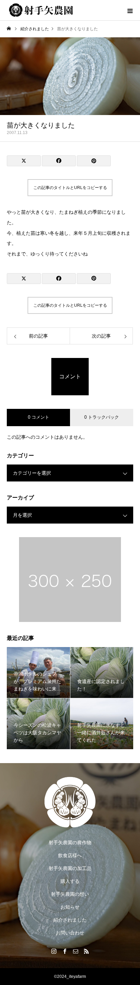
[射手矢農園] (70, 802)
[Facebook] (64, 951)
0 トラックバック (101, 417)
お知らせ (70, 907)
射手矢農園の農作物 (70, 842)
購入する (70, 881)
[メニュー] (130, 10)
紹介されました (70, 920)
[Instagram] (53, 951)
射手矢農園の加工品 (70, 868)
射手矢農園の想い (70, 894)
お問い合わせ (70, 932)
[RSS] (86, 951)
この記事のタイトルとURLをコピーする (70, 187)
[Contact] (75, 951)
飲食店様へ (70, 855)
